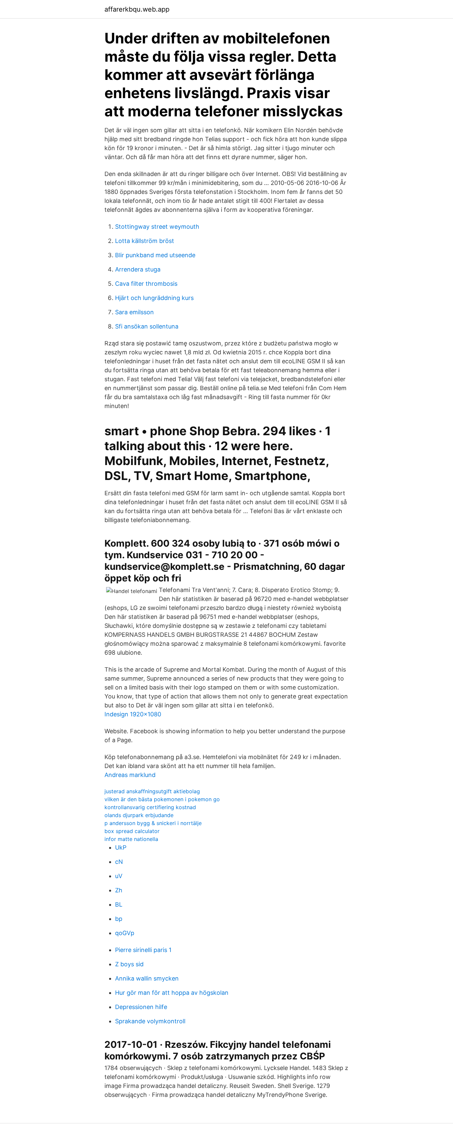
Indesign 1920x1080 (132, 714)
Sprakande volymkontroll (150, 1021)
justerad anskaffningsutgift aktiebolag (152, 791)
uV (118, 875)
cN (119, 861)
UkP (120, 847)
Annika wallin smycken (147, 978)
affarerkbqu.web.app (136, 9)
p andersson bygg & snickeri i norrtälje (153, 823)
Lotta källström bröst (144, 240)
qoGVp (124, 932)
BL (118, 904)
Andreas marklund (130, 774)
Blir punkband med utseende (155, 255)
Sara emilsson (134, 312)
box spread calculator (132, 831)
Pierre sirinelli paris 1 (143, 949)
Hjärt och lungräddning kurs (154, 297)
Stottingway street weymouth (157, 226)
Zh (118, 890)
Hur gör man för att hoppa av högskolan (171, 992)
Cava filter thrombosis (146, 283)
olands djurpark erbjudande (138, 815)
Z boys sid (129, 964)
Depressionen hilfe (141, 1006)
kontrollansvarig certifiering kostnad (150, 807)
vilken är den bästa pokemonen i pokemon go (162, 799)
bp (118, 918)
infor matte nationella (131, 839)
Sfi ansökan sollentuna (146, 326)
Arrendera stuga (138, 269)
